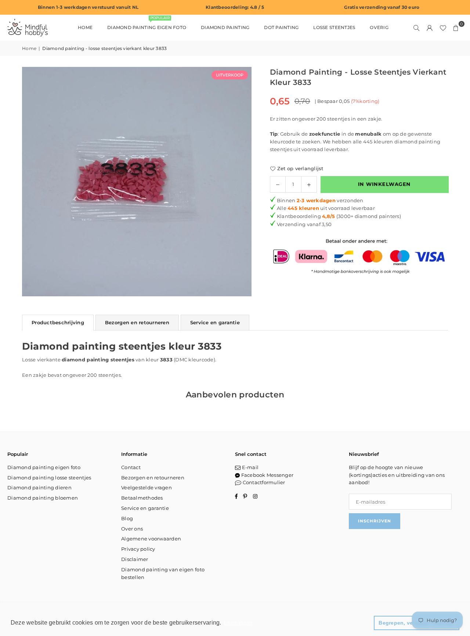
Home (85, 27)
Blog (127, 518)
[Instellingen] (429, 27)
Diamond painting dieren (39, 487)
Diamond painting (225, 27)
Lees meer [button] (238, 622)
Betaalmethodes (142, 498)
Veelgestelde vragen (146, 487)
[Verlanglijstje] (442, 27)
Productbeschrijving (58, 322)
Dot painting (281, 27)
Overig (379, 27)
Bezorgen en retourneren (137, 322)
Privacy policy (138, 549)
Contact (131, 467)
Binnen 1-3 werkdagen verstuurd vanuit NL (88, 7)
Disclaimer (134, 559)
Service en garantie (215, 322)
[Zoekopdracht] (416, 27)
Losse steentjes (334, 27)
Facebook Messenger (266, 475)
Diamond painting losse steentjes (49, 477)
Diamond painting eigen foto (146, 24)
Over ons (132, 529)
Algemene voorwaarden (151, 539)
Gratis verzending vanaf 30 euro (381, 7)
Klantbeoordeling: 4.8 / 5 (235, 7)
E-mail (249, 467)
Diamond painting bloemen (42, 498)
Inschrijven (374, 521)
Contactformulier (263, 482)
